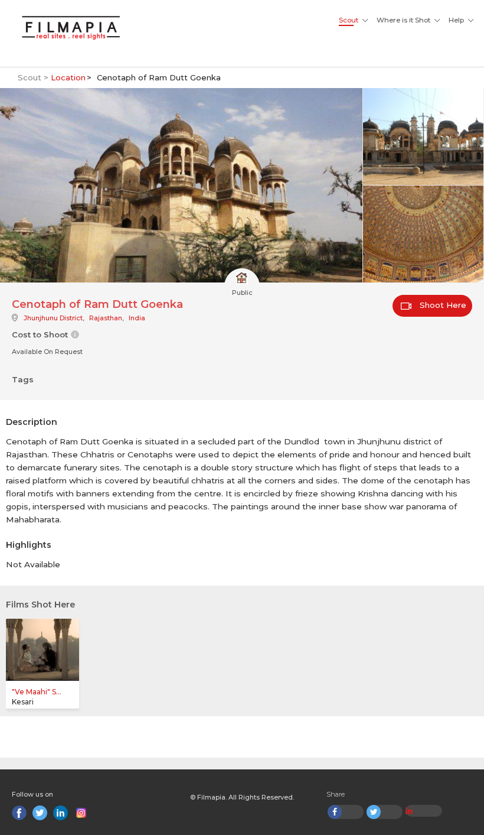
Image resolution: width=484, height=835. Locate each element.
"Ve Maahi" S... (36, 691)
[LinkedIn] (60, 812)
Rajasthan (105, 318)
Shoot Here (441, 305)
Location (68, 77)
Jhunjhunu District (53, 318)
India (137, 318)
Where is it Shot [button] (403, 20)
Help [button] (456, 20)
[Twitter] (39, 812)
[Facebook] (19, 812)
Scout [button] (348, 20)
